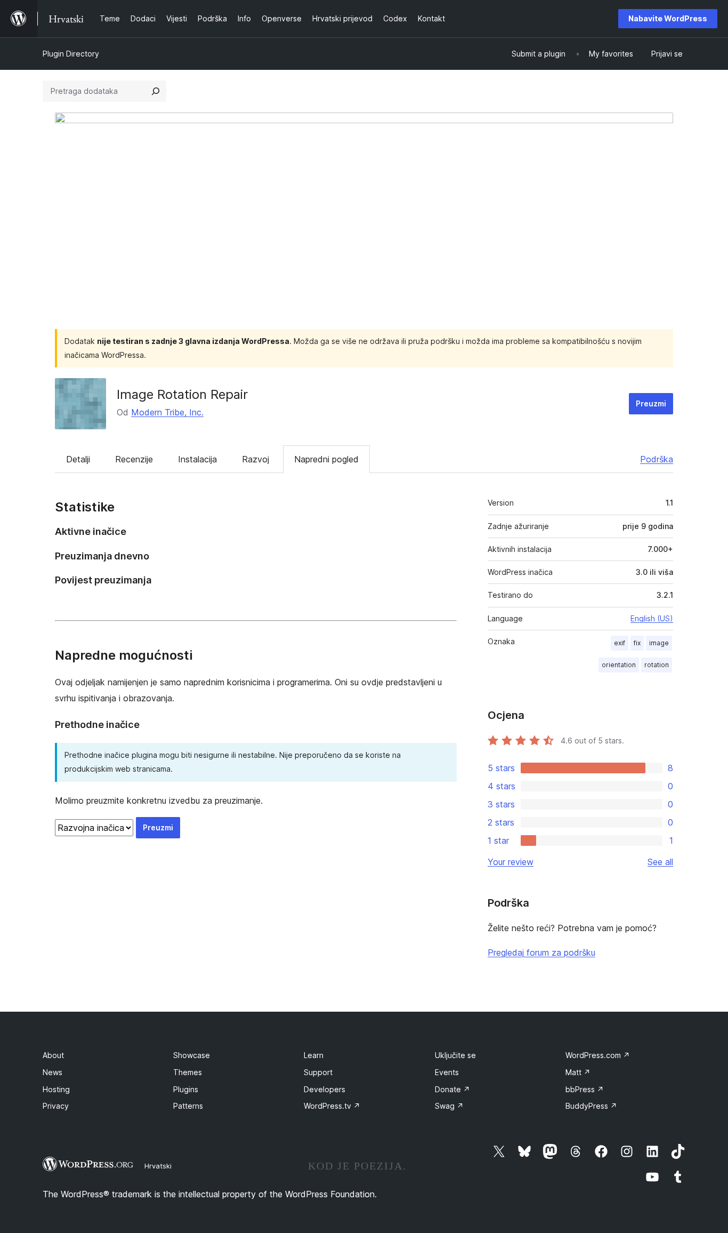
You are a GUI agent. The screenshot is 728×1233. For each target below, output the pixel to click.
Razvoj (255, 459)
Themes (187, 1072)
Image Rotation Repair (182, 394)
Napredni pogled (326, 459)
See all (660, 861)
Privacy (56, 1105)
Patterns (188, 1105)
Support (318, 1072)
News (52, 1072)
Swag (449, 1105)
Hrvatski (158, 1166)
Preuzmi (651, 403)
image (659, 643)
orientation (619, 665)
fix (637, 643)
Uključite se (455, 1055)
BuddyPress (591, 1105)
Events (447, 1072)
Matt (578, 1072)
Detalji (78, 459)
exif (619, 643)
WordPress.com (597, 1055)
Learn (313, 1055)
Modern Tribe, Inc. (167, 412)
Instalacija (197, 459)
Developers (324, 1089)
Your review (510, 861)
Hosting (56, 1089)
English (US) (651, 618)
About (53, 1055)
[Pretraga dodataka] (155, 91)
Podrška (656, 459)
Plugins (185, 1089)
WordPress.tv (332, 1105)
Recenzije (134, 459)
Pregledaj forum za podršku (541, 952)
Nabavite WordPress (667, 18)
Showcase (191, 1055)
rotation (656, 665)
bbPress (584, 1089)
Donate (452, 1089)
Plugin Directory (71, 53)
